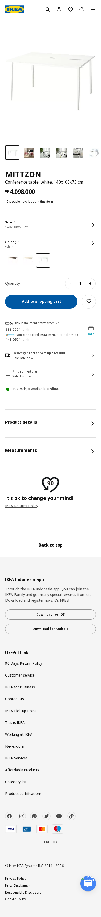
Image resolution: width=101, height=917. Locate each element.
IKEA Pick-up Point (20, 710)
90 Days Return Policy (23, 663)
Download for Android (51, 629)
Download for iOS (50, 614)
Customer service (20, 675)
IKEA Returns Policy (21, 505)
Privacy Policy (15, 878)
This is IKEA (15, 722)
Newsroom (14, 746)
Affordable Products (22, 769)
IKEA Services (16, 758)
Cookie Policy (15, 899)
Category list (16, 781)
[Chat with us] (88, 883)
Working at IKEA (18, 734)
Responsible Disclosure (23, 892)
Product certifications (23, 793)
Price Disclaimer (17, 885)
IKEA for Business (20, 687)
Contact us (14, 698)
